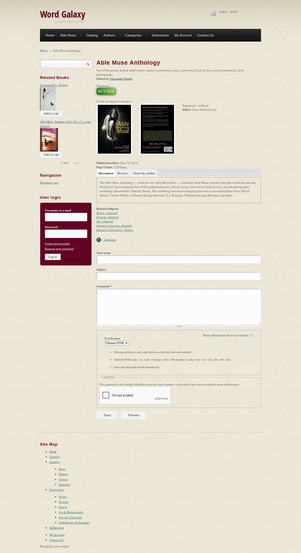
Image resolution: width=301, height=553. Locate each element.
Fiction (63, 502)
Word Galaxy (62, 14)
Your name (103, 253)
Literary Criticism (70, 517)
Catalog (92, 35)
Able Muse (68, 35)
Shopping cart (49, 182)
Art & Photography (71, 512)
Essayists (64, 484)
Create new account (57, 243)
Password (52, 227)
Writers (63, 474)
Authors (109, 35)
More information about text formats (226, 335)
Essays (63, 507)
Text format (112, 338)
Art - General (104, 221)
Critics (63, 479)
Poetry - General (106, 213)
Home (50, 35)
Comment (104, 286)
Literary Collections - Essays (114, 230)
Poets (62, 469)
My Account (183, 35)
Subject (101, 269)
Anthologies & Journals (74, 522)
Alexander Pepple (121, 79)
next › (77, 163)
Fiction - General (107, 217)
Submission (160, 35)
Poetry (63, 497)
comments (109, 240)
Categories (133, 35)
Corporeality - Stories (54, 85)
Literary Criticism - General (114, 225)
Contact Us (205, 35)
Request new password (59, 248)
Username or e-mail (59, 210)
